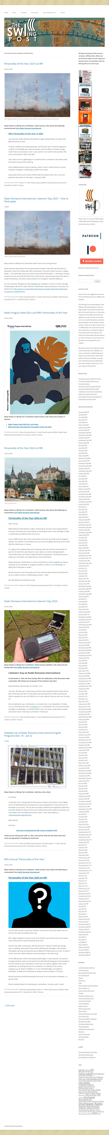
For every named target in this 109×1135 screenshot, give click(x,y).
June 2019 (82, 632)
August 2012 (82, 842)
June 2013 (82, 817)
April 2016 (82, 730)
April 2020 (82, 607)
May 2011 (82, 881)
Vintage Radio (83, 1111)
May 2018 (82, 666)
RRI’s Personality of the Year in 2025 (26, 133)
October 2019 (83, 622)
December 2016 (83, 709)
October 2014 (83, 776)
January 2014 (83, 799)
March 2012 (82, 855)
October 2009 (83, 929)
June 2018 (82, 663)
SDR (98, 1095)
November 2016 (84, 712)
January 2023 (83, 522)
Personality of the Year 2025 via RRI (23, 63)
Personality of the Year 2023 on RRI (28, 877)
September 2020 (84, 594)
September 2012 (84, 840)
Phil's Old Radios (84, 1004)
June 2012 (82, 847)
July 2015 (81, 753)
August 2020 (82, 596)
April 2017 (82, 699)
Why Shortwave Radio (85, 1114)
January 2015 (83, 768)
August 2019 (82, 627)
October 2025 (83, 438)
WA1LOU (81, 1039)
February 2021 (83, 581)
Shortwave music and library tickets (90, 379)
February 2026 (83, 427)
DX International (84, 975)
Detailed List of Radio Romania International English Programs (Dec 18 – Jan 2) (32, 734)
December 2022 (83, 525)
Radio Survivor (83, 1006)
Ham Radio (84, 1082)
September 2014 (84, 778)
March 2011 (82, 886)
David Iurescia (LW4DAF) (39, 183)
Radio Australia (83, 1092)
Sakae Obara (83, 1011)
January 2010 (83, 922)
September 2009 (84, 932)
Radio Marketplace (49, 13)
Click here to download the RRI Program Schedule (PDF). (37, 830)
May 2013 (82, 819)
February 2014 (83, 796)
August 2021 (82, 566)
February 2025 (83, 458)
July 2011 (81, 875)
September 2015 (84, 747)
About (63, 13)
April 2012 (82, 852)
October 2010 (83, 899)
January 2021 (83, 584)
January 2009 (83, 950)
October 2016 (83, 714)
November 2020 (84, 589)
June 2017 (82, 694)
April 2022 (82, 545)
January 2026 (83, 430)
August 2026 (82, 412)
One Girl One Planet (85, 1001)
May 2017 (82, 696)
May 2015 (82, 758)
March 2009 (82, 945)
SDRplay (81, 1097)
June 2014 (82, 786)
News (21, 183)
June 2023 (82, 509)
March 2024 (82, 486)
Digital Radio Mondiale (86, 1077)
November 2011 (84, 865)
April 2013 (82, 822)
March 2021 (82, 578)
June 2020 (82, 601)
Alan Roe (63, 843)
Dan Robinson (98, 1073)
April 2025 (82, 453)
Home (6, 13)
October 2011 (83, 868)
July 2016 (81, 722)
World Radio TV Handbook (87, 1057)
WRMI (94, 1113)
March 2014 (82, 794)
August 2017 (82, 689)
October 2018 (83, 653)
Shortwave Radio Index (86, 1024)
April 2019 (82, 637)
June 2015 (82, 755)
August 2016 (82, 719)
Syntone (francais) (84, 1034)
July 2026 (81, 415)
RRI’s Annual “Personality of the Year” (24, 859)
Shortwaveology (84, 1027)
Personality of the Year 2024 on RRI (23, 448)
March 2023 (82, 517)
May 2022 (82, 543)
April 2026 (82, 422)
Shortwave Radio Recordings (89, 1106)
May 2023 (82, 512)
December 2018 (83, 648)
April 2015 (82, 760)
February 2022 (83, 550)
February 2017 (83, 704)
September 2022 (84, 532)
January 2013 (83, 829)
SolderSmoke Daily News (86, 1029)
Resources (34, 13)
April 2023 (82, 514)
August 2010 (82, 904)
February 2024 (83, 489)
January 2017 (83, 706)
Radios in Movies (85, 1093)
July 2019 (81, 630)
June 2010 (82, 909)
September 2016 (84, 717)
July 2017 (81, 691)
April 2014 (82, 791)
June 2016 (82, 724)
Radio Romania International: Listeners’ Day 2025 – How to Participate (36, 200)
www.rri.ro (14, 969)
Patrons (24, 13)
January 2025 (83, 461)
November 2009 (84, 927)
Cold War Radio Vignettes (87, 968)
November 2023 (84, 497)
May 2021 (82, 573)
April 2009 (82, 942)
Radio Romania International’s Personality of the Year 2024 (29, 427)
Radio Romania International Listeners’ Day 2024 (30, 601)
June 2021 (82, 571)
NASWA (81, 993)
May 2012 (82, 850)
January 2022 (83, 553)
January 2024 (83, 491)
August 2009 (82, 934)
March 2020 (82, 609)
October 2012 (83, 837)
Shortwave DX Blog (85, 1021)
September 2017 (84, 686)
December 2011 (83, 863)
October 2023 (83, 499)
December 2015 (83, 740)
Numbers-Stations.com (86, 996)
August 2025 (82, 443)
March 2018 (82, 671)
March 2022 (82, 548)
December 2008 (83, 952)
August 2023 (82, 504)
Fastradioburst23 (94, 1079)
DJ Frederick (98, 1077)
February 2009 (83, 947)
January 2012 (83, 860)
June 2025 (82, 448)
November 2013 (84, 804)
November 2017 (84, 681)
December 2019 (83, 617)
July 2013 (81, 814)
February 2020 (83, 612)
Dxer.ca (81, 978)
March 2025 (82, 456)
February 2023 (83, 520)
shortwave (89, 1097)
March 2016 (82, 732)
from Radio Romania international (28, 128)
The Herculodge (84, 1037)
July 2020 (81, 599)
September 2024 (84, 471)
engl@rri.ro (36, 284)
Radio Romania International (56, 183)
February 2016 (83, 735)
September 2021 (84, 563)
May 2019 (82, 635)
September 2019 (84, 625)
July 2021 (81, 568)
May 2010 (82, 911)
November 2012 (84, 835)
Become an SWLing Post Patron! (89, 268)
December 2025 (83, 432)
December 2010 (83, 893)
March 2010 (82, 916)
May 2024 (82, 481)
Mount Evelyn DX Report (86, 991)
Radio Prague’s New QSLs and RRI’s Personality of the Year (35, 312)
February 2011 (83, 888)
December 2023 (83, 494)
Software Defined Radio (89, 1108)
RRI (14, 299)
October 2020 (83, 591)
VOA (89, 1111)
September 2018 (84, 655)
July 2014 (81, 783)
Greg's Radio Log (84, 988)
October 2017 (83, 683)
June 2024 (82, 479)
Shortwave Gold (85, 1101)
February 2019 (83, 642)
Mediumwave (83, 1088)
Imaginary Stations (86, 1084)
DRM (80, 1079)
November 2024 (84, 466)
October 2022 (83, 530)
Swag (14, 13)
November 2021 (84, 558)
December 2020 (83, 586)
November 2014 (84, 773)
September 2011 (84, 870)
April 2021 (82, 576)
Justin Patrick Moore (87, 1086)
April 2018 (82, 668)
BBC (92, 1069)
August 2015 (82, 750)
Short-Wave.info (84, 1016)
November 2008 (84, 955)
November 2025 (84, 435)
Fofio (80, 983)
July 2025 (81, 445)
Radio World (82, 1095)
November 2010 (84, 896)
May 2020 (82, 604)
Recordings (91, 1094)
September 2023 (84, 502)
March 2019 (82, 640)
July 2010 (81, 906)
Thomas (21, 185)
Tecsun (92, 1109)
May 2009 (82, 939)
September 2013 (84, 809)
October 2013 (83, 806)
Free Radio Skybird (85, 1081)
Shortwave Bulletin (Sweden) (88, 1019)
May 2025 (82, 450)
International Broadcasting (28, 989)
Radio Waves (96, 1093)
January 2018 (83, 676)
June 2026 (82, 417)
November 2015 (84, 742)
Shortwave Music (98, 1101)
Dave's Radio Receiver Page (87, 973)
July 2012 (81, 845)
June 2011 (82, 878)
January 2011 (83, 891)
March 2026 (82, 425)
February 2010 (83, 919)
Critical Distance (84, 970)
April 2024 (82, 484)
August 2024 (82, 473)
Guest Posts (96, 1081)
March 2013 (82, 824)
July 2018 (81, 660)
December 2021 (83, 555)
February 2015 (83, 765)
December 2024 (83, 463)
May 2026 (82, 420)
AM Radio (82, 1070)
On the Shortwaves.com (86, 998)
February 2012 (83, 858)
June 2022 (82, 540)
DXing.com (82, 980)
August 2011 (82, 873)
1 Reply (6, 207)
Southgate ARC (84, 1110)
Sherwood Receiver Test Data (88, 1014)
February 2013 (83, 827)
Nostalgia (91, 1088)
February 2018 (83, 673)
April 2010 (82, 914)
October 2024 (83, 468)
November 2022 (84, 527)
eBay (84, 1079)
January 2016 (83, 737)
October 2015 (83, 745)
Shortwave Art (85, 1099)
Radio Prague (63, 432)
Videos (98, 1110)
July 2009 (81, 937)
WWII (99, 1114)
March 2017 (82, 701)
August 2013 (82, 811)
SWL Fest (81, 1032)
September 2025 (84, 440)
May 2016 (82, 727)
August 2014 (82, 781)
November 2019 (84, 619)
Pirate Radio (96, 1090)
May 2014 (82, 788)
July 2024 (81, 476)
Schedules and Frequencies (32, 843)
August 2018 (82, 658)
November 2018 (84, 650)
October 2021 (83, 561)
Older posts (9, 1005)
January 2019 (83, 645)
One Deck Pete (84, 1090)
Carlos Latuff (85, 1073)
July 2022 (81, 537)
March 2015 (82, 763)
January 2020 (83, 614)
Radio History (92, 1092)
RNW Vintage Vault (84, 1009)
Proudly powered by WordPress (13, 1126)
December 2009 (83, 924)
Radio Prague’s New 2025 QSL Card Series (23, 424)
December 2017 (83, 678)
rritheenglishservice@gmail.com (20, 815)
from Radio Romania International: (26, 667)
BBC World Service (86, 1071)
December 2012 (83, 832)
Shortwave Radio (29, 297)
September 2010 (84, 901)
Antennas (87, 1070)
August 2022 (82, 535)
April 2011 (82, 883)
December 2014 (83, 770)
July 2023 (81, 507)
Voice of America (98, 1111)
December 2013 (83, 801)
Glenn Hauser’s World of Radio (88, 986)
